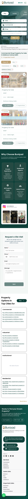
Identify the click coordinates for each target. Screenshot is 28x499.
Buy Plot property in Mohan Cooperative (13, 343)
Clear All (6, 62)
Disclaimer (5, 485)
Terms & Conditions (8, 491)
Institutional (6, 467)
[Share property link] (24, 74)
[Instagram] (4, 456)
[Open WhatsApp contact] (4, 495)
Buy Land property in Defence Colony (13, 319)
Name (6, 248)
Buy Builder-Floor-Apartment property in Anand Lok (13, 386)
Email (5, 261)
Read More (23, 401)
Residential (6, 466)
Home (4, 46)
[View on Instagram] (6, 217)
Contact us (6, 479)
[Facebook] (6, 456)
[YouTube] (13, 456)
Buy (5, 13)
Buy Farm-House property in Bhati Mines (13, 391)
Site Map (5, 487)
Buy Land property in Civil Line (11, 317)
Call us (8, 105)
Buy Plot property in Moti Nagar (11, 346)
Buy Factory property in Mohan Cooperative (11, 340)
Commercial (6, 462)
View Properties (7, 420)
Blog (4, 475)
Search (5, 38)
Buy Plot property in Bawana (10, 335)
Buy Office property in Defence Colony (13, 321)
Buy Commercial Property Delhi (9, 48)
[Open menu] (25, 2)
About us (5, 474)
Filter (14, 38)
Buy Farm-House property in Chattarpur (13, 393)
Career (4, 477)
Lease (15, 13)
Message (7, 268)
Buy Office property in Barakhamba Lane (14, 312)
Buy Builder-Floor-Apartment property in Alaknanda (13, 382)
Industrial (5, 464)
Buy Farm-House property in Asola (12, 389)
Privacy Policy (6, 489)
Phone (6, 254)
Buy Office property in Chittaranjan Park (13, 315)
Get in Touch (17, 419)
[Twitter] (8, 456)
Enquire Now (21, 105)
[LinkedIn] (10, 456)
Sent (14, 284)
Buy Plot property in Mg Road (10, 338)
